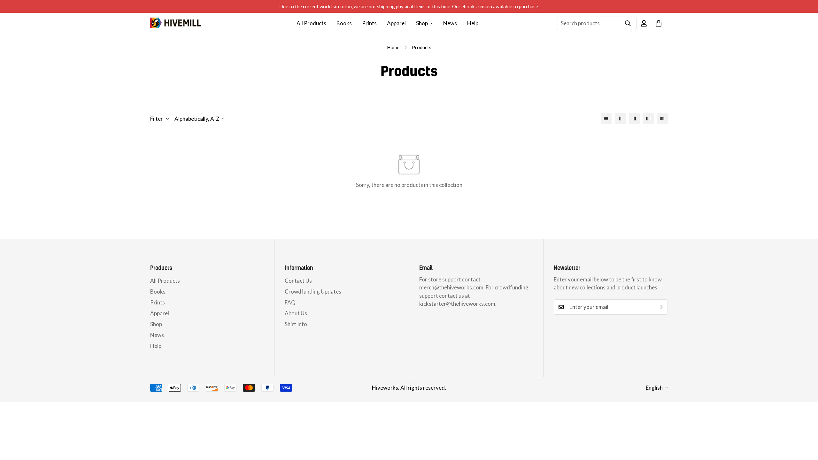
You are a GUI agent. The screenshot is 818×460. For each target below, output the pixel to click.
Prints (369, 23)
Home (393, 47)
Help (472, 23)
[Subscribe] (661, 307)
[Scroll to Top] (805, 425)
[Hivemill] (175, 23)
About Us (296, 313)
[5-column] (662, 118)
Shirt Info (296, 324)
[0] (658, 23)
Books (344, 23)
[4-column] (648, 118)
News (450, 23)
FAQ (290, 302)
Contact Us (298, 280)
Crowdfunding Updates (313, 291)
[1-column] (606, 118)
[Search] (628, 23)
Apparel (396, 23)
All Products (311, 23)
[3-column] (634, 118)
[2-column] (620, 118)
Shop (422, 23)
